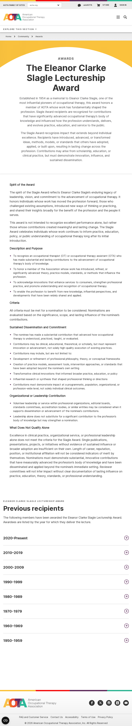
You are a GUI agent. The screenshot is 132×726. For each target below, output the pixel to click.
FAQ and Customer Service (33, 717)
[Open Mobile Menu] (118, 17)
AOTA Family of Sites (14, 5)
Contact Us (57, 717)
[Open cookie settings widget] (5, 720)
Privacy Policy (105, 717)
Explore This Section (18, 29)
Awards (39, 36)
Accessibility (72, 717)
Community (23, 36)
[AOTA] (24, 17)
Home (8, 36)
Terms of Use (88, 717)
